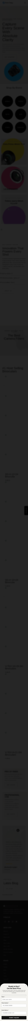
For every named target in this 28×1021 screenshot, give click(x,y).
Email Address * (5, 1010)
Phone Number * (5, 1003)
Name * (3, 996)
